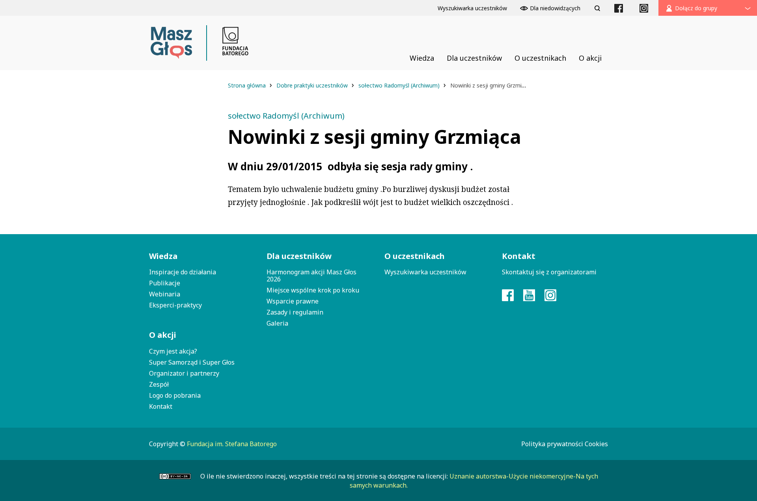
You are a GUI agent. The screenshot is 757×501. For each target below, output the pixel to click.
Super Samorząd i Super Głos (192, 362)
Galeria (277, 323)
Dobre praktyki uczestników (312, 85)
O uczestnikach (414, 256)
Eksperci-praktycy (175, 305)
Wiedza (163, 256)
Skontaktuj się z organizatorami (549, 272)
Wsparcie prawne (293, 301)
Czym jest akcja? (173, 351)
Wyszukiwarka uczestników (425, 272)
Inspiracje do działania (182, 272)
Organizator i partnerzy (184, 373)
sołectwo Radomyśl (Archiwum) (399, 85)
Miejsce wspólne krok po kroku (313, 290)
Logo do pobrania (175, 395)
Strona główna (247, 85)
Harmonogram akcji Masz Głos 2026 (311, 275)
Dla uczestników (299, 256)
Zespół (159, 384)
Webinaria (164, 294)
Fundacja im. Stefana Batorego (232, 444)
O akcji (162, 335)
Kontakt (160, 406)
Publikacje (164, 283)
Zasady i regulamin (295, 312)
